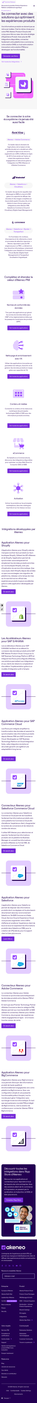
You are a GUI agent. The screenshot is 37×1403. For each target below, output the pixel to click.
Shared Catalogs (24, 1310)
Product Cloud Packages (26, 1294)
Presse (3, 1308)
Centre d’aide (5, 1339)
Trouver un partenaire (26, 1342)
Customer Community (26, 1339)
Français (6, 1398)
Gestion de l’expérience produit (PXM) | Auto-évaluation (8, 1348)
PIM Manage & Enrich (25, 1297)
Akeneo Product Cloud (26, 1290)
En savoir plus (5, 10)
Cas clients (4, 1370)
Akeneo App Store (25, 1320)
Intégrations (23, 1316)
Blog (2, 1363)
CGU (7, 1390)
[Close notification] (34, 6)
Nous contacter (6, 1304)
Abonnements (18, 1394)
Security (3, 1311)
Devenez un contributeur (8, 1373)
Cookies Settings (26, 1390)
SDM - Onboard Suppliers (27, 1301)
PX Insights (22, 1313)
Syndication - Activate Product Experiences (26, 1305)
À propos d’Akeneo (7, 1290)
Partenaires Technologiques (24, 1334)
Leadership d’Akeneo (7, 1297)
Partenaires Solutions (25, 1330)
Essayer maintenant (7, 1353)
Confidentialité (14, 1390)
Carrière (8, 1301)
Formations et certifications (5, 1334)
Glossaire (4, 1377)
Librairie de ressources (8, 1367)
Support (3, 1342)
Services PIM (5, 1330)
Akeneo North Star (6, 1294)
